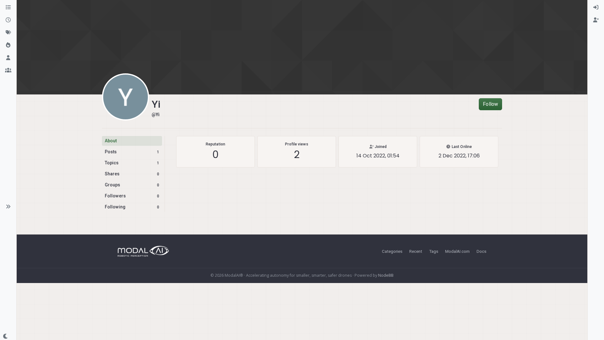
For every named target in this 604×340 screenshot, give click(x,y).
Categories (392, 251)
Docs (481, 251)
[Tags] (8, 33)
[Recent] (8, 20)
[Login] (595, 8)
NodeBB (386, 275)
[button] (8, 206)
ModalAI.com (457, 251)
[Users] (8, 58)
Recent (415, 251)
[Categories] (8, 8)
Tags (433, 251)
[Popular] (8, 45)
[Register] (595, 20)
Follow (490, 104)
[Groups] (8, 70)
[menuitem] (595, 8)
